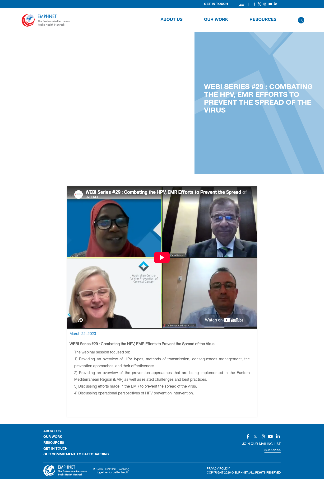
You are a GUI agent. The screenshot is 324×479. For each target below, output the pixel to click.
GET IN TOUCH (55, 449)
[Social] (254, 4)
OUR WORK (216, 20)
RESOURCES (263, 20)
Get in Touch (216, 4)
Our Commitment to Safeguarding (76, 454)
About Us (172, 20)
